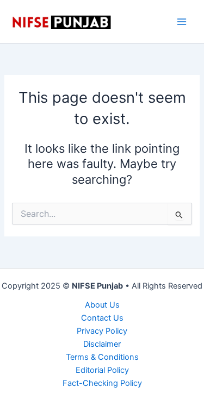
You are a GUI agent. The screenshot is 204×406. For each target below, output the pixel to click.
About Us (102, 305)
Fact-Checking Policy (102, 383)
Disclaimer (102, 344)
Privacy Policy (102, 331)
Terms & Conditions (102, 357)
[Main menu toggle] (181, 21)
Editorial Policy (102, 370)
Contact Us (102, 318)
